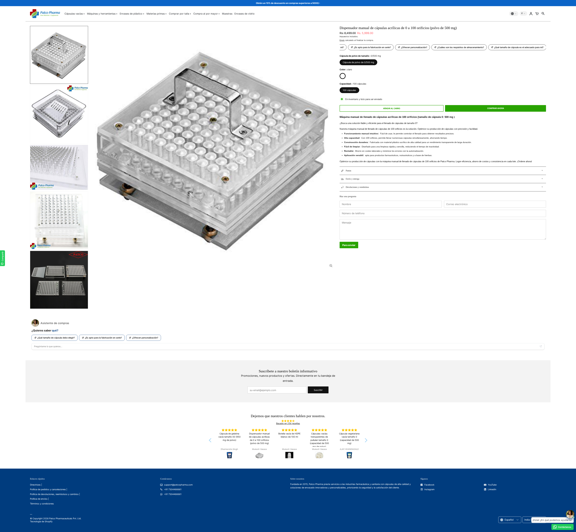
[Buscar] (543, 13)
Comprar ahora (495, 108)
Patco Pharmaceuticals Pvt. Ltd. (65, 518)
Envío (342, 40)
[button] (211, 440)
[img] (288, 421)
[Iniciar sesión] (531, 13)
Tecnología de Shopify (41, 521)
